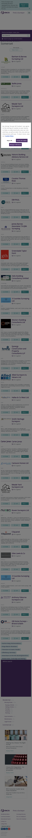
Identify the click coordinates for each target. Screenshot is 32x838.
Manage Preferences (15, 144)
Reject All (9, 140)
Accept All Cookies (22, 140)
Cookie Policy (9, 136)
